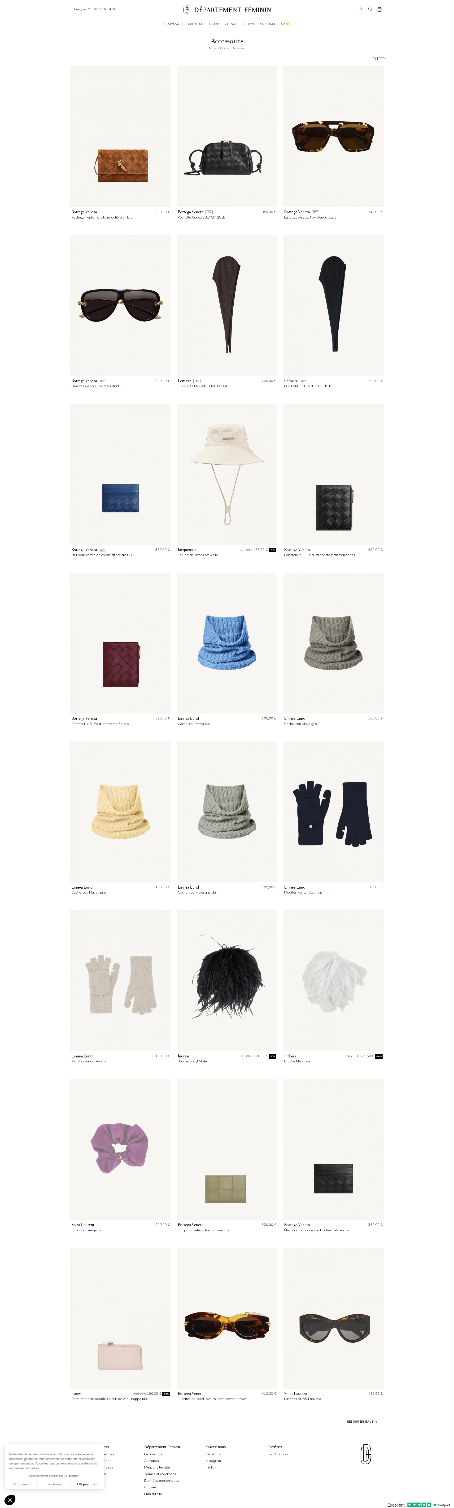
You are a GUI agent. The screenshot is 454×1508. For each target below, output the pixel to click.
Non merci (21, 1484)
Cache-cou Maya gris (300, 723)
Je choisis (54, 1484)
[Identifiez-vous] (360, 9)
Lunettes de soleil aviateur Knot (95, 386)
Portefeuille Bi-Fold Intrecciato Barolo (100, 723)
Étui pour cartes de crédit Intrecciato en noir (317, 1230)
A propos (151, 1460)
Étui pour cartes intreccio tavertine (203, 1230)
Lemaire (185, 380)
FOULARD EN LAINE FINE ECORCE (204, 386)
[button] (10, 1500)
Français (81, 9)
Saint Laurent (82, 1224)
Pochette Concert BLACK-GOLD (202, 217)
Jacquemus (187, 549)
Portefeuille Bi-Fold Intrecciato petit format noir (319, 554)
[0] (379, 9)
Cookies (150, 1487)
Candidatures (277, 1454)
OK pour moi (87, 1484)
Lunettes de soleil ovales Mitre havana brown (213, 1398)
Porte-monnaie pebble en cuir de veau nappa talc (109, 1398)
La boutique (153, 1454)
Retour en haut (361, 1421)
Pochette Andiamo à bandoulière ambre (101, 217)
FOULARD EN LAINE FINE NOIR (307, 386)
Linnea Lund (188, 718)
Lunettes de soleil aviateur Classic (310, 217)
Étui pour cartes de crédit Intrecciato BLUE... (104, 554)
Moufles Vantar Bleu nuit (303, 892)
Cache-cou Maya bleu (195, 723)
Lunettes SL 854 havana (302, 1398)
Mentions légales (157, 1467)
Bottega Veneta (84, 212)
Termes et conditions (160, 1474)
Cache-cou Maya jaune (89, 892)
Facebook (213, 1454)
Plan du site (153, 1493)
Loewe (77, 1393)
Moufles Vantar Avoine (88, 1061)
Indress (183, 1056)
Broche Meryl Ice (297, 1061)
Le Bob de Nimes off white (198, 554)
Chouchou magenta (86, 1230)
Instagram (213, 1460)
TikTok (211, 1467)
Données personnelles (161, 1480)
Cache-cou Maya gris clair (198, 892)
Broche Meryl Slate (192, 1061)
